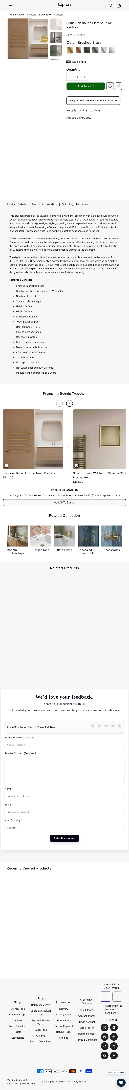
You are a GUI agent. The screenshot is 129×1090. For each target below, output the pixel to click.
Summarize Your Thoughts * (21, 737)
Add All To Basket (64, 502)
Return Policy (64, 1020)
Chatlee (120, 1072)
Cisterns (40, 1035)
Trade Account (87, 1021)
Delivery (63, 1008)
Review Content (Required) (20, 753)
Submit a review (64, 838)
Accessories (17, 1037)
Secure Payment (64, 1026)
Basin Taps (41, 1029)
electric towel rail (40, 215)
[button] (118, 5)
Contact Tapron (86, 1015)
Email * (9, 804)
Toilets (17, 1031)
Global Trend (28, 1083)
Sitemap (63, 1037)
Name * (9, 789)
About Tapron (86, 1009)
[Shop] (10, 5)
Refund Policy (63, 1031)
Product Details (16, 204)
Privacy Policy (64, 1014)
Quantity (73, 69)
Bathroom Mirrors (40, 1004)
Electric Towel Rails (40, 1041)
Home (12, 14)
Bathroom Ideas (87, 1033)
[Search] (111, 5)
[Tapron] (64, 5)
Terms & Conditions (86, 1039)
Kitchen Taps (17, 1008)
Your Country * (13, 820)
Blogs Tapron (87, 1027)
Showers (17, 1020)
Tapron (82, 1081)
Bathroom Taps (17, 1014)
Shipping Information (75, 204)
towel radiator (71, 238)
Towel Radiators (27, 14)
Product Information (44, 204)
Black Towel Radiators (51, 14)
